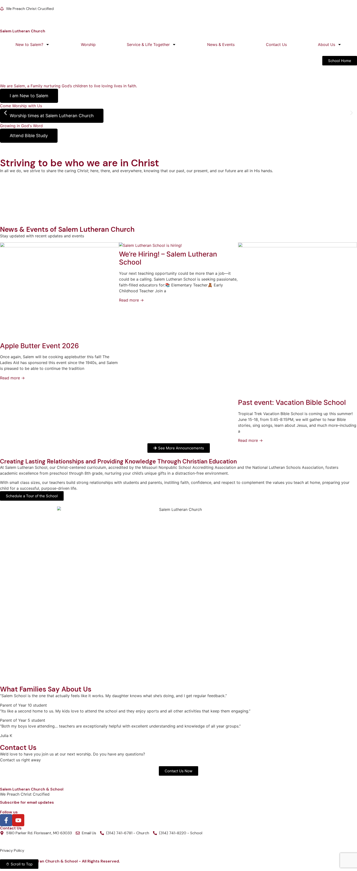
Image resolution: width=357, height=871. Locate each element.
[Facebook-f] (6, 820)
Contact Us (276, 44)
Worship (88, 44)
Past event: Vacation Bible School (292, 402)
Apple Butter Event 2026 (39, 346)
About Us (326, 44)
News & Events (221, 44)
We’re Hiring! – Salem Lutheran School (168, 258)
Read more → (12, 377)
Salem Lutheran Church (22, 31)
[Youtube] (18, 820)
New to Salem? (29, 44)
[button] (5, 113)
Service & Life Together (148, 44)
